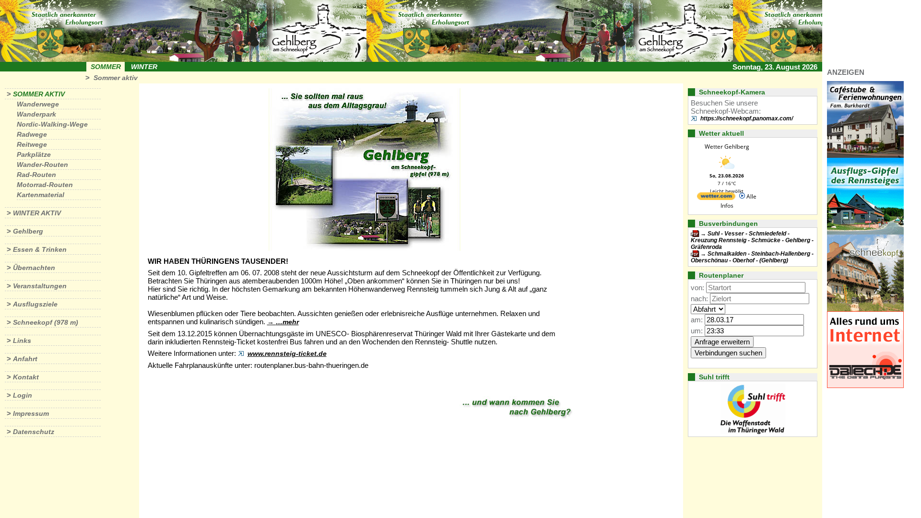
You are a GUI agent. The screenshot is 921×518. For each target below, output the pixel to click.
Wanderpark (36, 114)
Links (22, 340)
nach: (699, 298)
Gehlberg (28, 231)
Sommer (106, 67)
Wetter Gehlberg (727, 146)
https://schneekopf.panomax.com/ (746, 118)
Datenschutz (33, 432)
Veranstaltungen (40, 286)
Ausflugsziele (35, 304)
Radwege (32, 134)
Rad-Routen (36, 174)
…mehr (287, 322)
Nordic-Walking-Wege (52, 124)
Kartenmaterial (40, 195)
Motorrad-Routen (45, 184)
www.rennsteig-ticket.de (287, 353)
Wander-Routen (42, 164)
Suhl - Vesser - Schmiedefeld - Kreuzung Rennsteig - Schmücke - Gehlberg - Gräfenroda (752, 240)
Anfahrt (25, 359)
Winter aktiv (37, 213)
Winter (144, 67)
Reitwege (32, 144)
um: (697, 331)
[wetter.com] (716, 198)
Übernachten (34, 267)
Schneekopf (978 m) (45, 322)
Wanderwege (38, 104)
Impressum (31, 413)
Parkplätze (34, 154)
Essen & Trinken (40, 249)
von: (697, 287)
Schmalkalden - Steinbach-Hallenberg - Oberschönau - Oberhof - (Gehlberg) (752, 257)
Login (22, 395)
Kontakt (26, 377)
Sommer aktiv (116, 78)
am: (697, 320)
